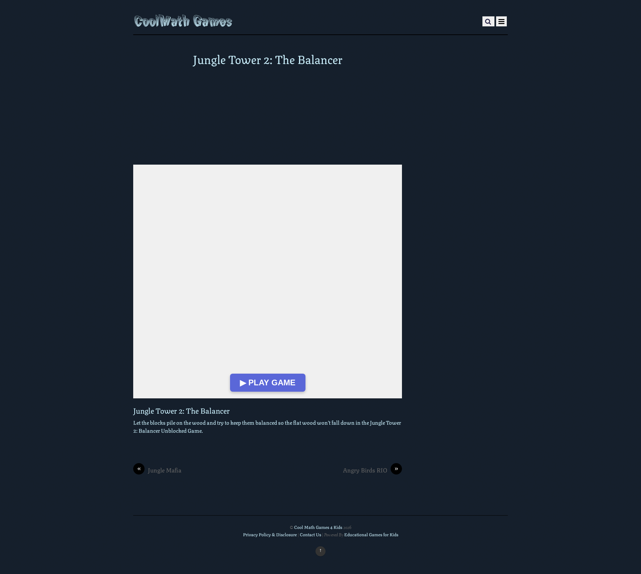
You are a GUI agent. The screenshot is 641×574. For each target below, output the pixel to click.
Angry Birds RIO (370, 470)
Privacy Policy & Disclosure (270, 534)
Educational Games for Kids (371, 534)
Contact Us (311, 534)
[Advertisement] (267, 115)
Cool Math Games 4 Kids (318, 527)
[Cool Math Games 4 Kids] (183, 21)
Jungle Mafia (159, 470)
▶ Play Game (267, 382)
